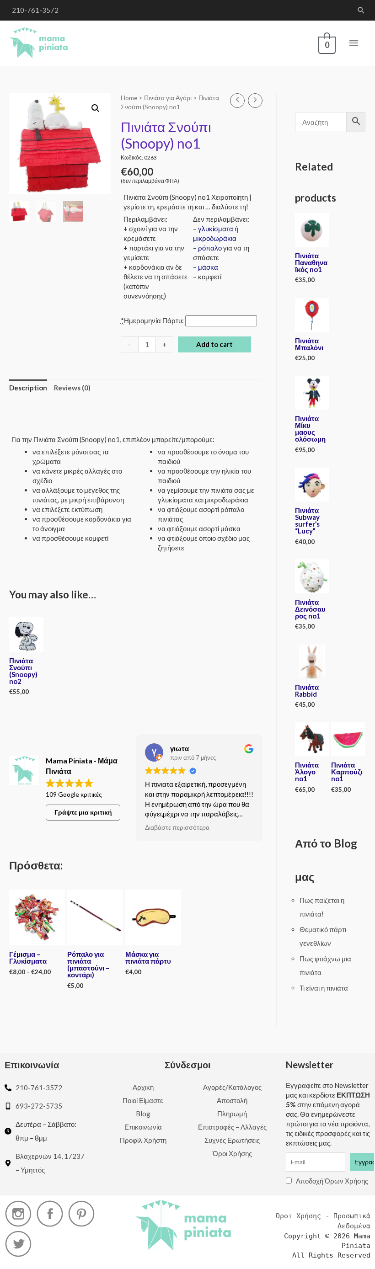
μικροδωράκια (214, 238)
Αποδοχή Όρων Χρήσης (332, 1181)
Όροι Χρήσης (232, 1153)
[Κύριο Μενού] (354, 43)
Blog (143, 1113)
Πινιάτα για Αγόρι (168, 97)
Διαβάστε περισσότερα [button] (177, 827)
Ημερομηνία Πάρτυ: (153, 320)
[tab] (28, 388)
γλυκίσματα (215, 228)
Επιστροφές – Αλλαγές (232, 1127)
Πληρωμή (232, 1113)
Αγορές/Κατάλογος (232, 1087)
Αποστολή (232, 1100)
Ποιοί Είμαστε (143, 1100)
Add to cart (214, 344)
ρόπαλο (210, 248)
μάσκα (208, 267)
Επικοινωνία (143, 1127)
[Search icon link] (361, 10)
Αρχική (143, 1087)
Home (129, 97)
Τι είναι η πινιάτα (324, 988)
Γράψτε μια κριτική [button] (83, 812)
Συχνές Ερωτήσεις (232, 1140)
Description (28, 388)
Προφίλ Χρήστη (143, 1140)
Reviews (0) (72, 388)
